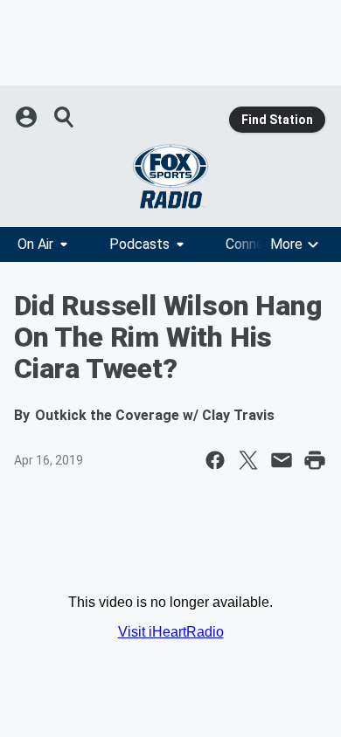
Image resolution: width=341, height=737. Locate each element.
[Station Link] (170, 176)
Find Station (277, 120)
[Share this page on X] (248, 460)
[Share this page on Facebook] (215, 460)
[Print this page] (315, 460)
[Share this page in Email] (281, 460)
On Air (35, 244)
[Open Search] (64, 117)
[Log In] (28, 117)
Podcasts (139, 244)
